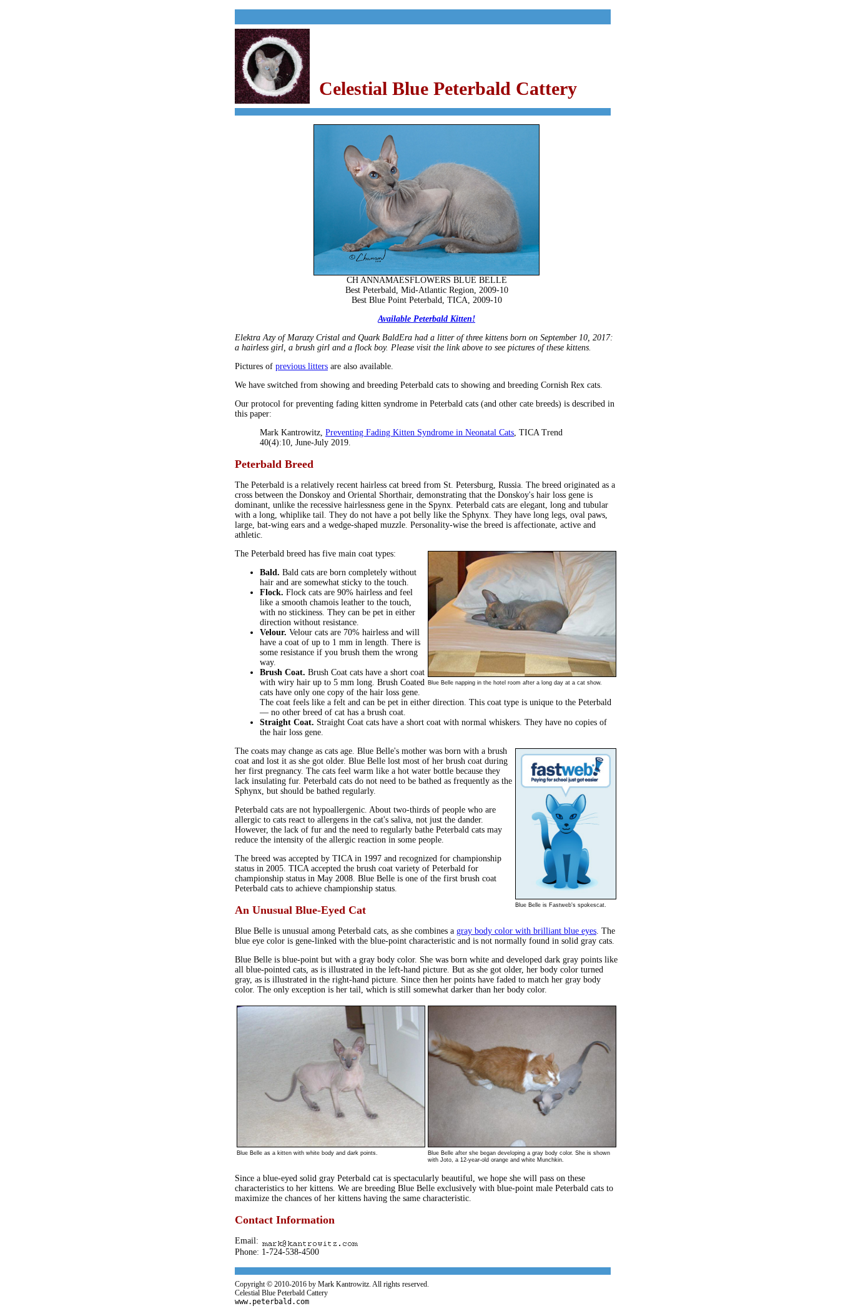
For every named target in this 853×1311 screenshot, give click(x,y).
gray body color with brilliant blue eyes (526, 931)
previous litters (301, 366)
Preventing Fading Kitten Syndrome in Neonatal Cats (419, 432)
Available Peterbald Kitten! (426, 319)
